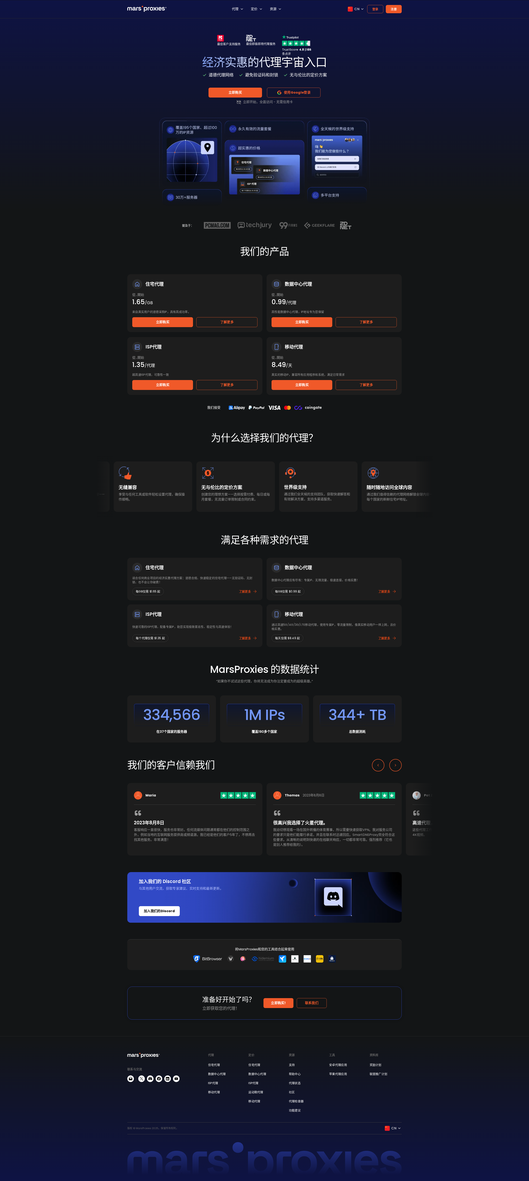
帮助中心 (295, 1074)
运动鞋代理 (255, 1092)
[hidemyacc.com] (332, 959)
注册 (394, 9)
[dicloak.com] (295, 959)
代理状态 (295, 1083)
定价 (254, 9)
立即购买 (235, 92)
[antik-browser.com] (319, 959)
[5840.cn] (307, 959)
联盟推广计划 (378, 1074)
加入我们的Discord (159, 911)
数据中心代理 (217, 1074)
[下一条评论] (395, 765)
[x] (141, 1078)
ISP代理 (213, 1083)
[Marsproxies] (147, 9)
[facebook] (159, 1078)
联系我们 (311, 1003)
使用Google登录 (297, 92)
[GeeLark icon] (282, 959)
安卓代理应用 (338, 1065)
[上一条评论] (378, 765)
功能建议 (295, 1110)
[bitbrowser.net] (207, 959)
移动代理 (214, 1092)
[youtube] (176, 1078)
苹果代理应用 (338, 1074)
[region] (264, 826)
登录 (375, 9)
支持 (292, 1065)
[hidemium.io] (263, 959)
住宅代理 (214, 1065)
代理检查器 (296, 1101)
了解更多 (227, 322)
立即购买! (278, 1003)
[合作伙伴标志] (217, 225)
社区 (292, 1092)
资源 (273, 9)
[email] (130, 1078)
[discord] (150, 1078)
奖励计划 (375, 1065)
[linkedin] (167, 1078)
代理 (235, 9)
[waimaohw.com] (230, 959)
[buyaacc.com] (243, 959)
